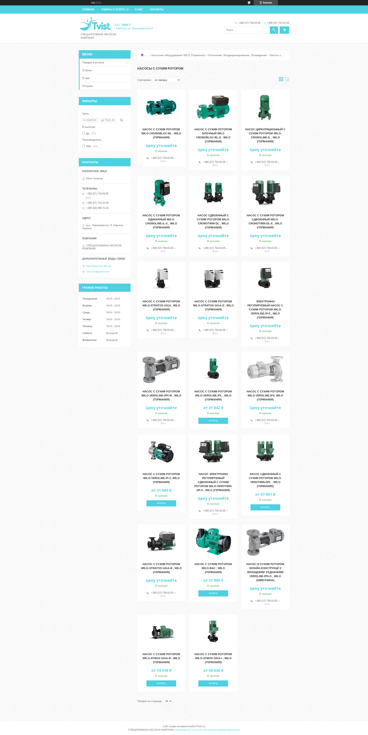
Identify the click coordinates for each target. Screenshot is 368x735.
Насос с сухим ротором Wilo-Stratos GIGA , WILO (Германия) (161, 305)
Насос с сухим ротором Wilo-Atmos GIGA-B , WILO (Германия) (161, 658)
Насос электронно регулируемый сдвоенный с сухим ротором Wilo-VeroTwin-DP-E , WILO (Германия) (213, 482)
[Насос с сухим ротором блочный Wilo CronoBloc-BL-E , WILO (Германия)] (213, 107)
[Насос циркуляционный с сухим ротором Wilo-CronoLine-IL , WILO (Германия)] (265, 107)
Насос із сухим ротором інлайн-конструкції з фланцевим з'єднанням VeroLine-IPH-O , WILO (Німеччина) (265, 572)
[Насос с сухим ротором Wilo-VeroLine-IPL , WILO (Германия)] (213, 369)
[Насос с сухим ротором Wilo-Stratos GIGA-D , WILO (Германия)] (213, 279)
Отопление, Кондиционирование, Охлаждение (237, 55)
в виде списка (287, 80)
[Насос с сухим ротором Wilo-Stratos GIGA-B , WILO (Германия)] (161, 542)
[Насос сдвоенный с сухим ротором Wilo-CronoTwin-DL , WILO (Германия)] (213, 193)
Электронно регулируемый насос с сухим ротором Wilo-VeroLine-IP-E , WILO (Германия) (265, 309)
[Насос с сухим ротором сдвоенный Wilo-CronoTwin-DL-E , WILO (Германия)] (265, 193)
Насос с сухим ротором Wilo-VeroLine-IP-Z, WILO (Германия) (161, 478)
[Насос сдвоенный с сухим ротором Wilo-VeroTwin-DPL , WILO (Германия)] (265, 452)
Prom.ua (200, 726)
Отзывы (87, 86)
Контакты (157, 9)
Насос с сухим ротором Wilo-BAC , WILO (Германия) (213, 568)
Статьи (87, 70)
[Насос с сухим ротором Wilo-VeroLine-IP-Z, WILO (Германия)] (161, 452)
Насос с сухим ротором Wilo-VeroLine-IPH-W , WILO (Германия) (161, 395)
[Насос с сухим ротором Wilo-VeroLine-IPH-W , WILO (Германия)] (161, 369)
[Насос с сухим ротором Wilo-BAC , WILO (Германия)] (213, 542)
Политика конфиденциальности (222, 729)
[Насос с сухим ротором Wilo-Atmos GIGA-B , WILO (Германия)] (161, 632)
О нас (139, 9)
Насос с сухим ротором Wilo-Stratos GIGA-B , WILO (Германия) (161, 568)
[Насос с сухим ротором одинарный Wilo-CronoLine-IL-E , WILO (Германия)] (161, 193)
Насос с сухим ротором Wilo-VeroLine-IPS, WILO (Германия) (265, 395)
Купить (213, 420)
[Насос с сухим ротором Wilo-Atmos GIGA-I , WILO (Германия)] (213, 632)
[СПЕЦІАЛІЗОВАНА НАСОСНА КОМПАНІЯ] (116, 23)
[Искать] (274, 30)
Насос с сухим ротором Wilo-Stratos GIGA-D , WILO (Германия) (213, 305)
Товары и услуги (113, 9)
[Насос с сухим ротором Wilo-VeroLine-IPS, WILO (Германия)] (265, 369)
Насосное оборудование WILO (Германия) (178, 55)
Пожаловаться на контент (189, 729)
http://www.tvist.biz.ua (98, 266)
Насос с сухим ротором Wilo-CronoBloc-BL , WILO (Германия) (161, 133)
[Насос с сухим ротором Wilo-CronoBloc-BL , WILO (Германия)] (161, 107)
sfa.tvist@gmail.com (97, 271)
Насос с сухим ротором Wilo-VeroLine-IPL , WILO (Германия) (213, 395)
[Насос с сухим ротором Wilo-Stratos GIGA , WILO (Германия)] (161, 279)
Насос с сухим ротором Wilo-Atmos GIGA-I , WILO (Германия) (213, 658)
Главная (88, 9)
